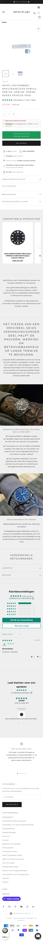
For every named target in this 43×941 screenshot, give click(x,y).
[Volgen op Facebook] (3, 906)
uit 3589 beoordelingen (20, 693)
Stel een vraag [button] (21, 626)
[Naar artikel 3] (20, 73)
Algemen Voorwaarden (11, 844)
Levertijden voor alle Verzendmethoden (18, 825)
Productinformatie (9, 851)
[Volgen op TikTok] (27, 906)
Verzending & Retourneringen (14, 821)
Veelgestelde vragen (10, 867)
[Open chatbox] (38, 936)
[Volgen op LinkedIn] (33, 906)
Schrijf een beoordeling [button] (21, 620)
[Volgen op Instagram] (9, 906)
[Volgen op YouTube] (21, 906)
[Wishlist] (39, 13)
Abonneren (12, 804)
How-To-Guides (8, 863)
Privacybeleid (7, 848)
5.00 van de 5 (27, 596)
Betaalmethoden (9, 832)
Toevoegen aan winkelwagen (21, 135)
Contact (5, 840)
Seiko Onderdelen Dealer (12, 855)
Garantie (5, 878)
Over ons (6, 836)
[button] (7, 100)
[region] (21, 755)
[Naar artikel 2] (13, 73)
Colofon (5, 882)
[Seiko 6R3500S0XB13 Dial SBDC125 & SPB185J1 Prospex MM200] (21, 714)
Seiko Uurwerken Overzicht (13, 859)
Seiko (5, 81)
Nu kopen (21, 143)
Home (4, 22)
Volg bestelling (8, 828)
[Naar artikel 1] (5, 73)
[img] (7, 640)
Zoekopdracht (7, 817)
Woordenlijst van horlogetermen (15, 874)
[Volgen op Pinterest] (15, 906)
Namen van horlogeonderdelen (14, 870)
